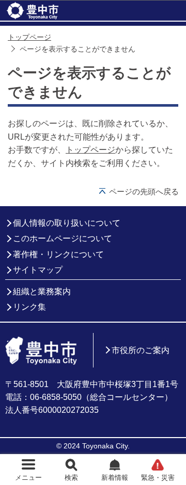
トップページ (29, 37)
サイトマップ (38, 269)
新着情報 (114, 477)
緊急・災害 (158, 477)
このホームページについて (62, 238)
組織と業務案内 (42, 291)
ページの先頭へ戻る (144, 191)
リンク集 (29, 307)
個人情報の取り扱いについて (66, 223)
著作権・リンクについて (58, 254)
